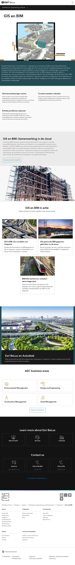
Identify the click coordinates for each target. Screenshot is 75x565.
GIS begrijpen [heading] (47, 509)
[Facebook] (61, 495)
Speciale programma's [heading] (29, 531)
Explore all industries (37, 410)
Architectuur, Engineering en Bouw (13, 7)
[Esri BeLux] (8, 2)
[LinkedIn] (69, 495)
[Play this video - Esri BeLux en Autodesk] (37, 328)
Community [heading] (25, 509)
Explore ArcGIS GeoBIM (12, 160)
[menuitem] (11, 513)
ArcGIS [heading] (4, 509)
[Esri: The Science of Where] (5, 497)
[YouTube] (61, 498)
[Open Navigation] (72, 2)
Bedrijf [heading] (4, 531)
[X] (65, 495)
